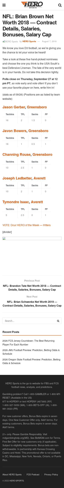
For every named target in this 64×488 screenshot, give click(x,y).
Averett (39, 178)
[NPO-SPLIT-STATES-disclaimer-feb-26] (32, 253)
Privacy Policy (51, 474)
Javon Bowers (14, 130)
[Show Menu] (4, 5)
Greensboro (37, 106)
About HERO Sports (12, 474)
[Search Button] (60, 5)
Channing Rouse (16, 154)
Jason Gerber (13, 106)
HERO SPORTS (17, 480)
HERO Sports (29, 41)
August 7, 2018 (49, 41)
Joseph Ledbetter (17, 178)
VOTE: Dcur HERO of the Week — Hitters (26, 225)
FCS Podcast (33, 474)
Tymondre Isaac (15, 201)
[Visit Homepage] (32, 5)
